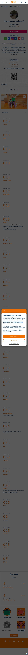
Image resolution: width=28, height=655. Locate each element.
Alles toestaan (13, 336)
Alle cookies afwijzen (14, 343)
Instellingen (14, 340)
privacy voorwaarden (18, 322)
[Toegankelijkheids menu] (26, 653)
